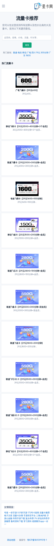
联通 (15, 52)
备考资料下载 (17, 521)
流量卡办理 (18, 515)
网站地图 (11, 540)
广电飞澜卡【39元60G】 (27, 90)
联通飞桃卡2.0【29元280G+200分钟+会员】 (27, 415)
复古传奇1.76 (31, 518)
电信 (20, 52)
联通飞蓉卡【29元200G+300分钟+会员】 (27, 162)
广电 (29, 52)
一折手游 (13, 512)
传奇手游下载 (19, 518)
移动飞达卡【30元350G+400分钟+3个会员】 (27, 451)
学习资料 (27, 521)
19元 (38, 52)
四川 (34, 52)
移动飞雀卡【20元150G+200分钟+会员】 (27, 234)
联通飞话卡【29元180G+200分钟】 (27, 343)
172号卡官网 (33, 512)
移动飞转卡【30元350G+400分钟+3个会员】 (27, 126)
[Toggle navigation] (3, 6)
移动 (24, 52)
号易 (6, 512)
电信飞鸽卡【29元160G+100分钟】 (27, 198)
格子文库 (8, 515)
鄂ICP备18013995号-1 (37, 540)
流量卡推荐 (45, 512)
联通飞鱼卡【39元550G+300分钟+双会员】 (27, 307)
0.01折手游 (22, 512)
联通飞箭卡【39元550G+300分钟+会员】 (27, 487)
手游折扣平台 (29, 515)
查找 (27, 45)
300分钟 (44, 52)
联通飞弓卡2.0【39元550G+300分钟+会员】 (27, 379)
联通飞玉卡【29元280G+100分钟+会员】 (27, 271)
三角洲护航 (41, 515)
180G (28, 55)
